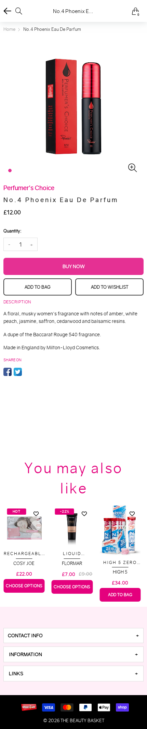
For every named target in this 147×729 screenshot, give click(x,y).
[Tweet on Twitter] (18, 372)
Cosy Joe (24, 563)
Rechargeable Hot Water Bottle (24, 554)
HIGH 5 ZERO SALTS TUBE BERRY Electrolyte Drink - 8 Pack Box (120, 563)
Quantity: (12, 231)
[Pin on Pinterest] (28, 372)
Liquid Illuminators (72, 554)
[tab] (73, 635)
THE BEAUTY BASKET (82, 721)
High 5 (120, 572)
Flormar (72, 563)
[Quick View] (36, 525)
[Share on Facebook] (7, 372)
